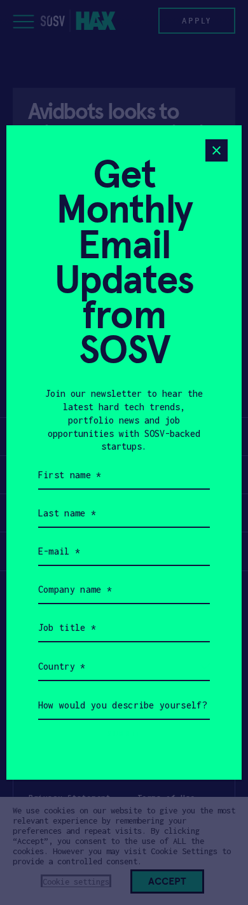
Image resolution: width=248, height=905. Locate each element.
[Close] (216, 150)
